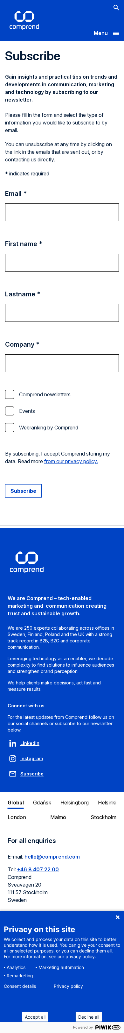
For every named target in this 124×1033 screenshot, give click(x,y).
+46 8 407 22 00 (38, 869)
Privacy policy (68, 986)
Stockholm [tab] (103, 817)
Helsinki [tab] (107, 802)
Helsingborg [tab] (74, 802)
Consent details (20, 986)
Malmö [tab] (58, 817)
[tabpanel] (62, 873)
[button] (105, 33)
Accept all (35, 1017)
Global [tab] (16, 802)
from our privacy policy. (71, 461)
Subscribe (32, 773)
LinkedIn (29, 743)
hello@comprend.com (52, 856)
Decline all (88, 1017)
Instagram (31, 758)
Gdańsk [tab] (42, 802)
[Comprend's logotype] (24, 20)
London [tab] (17, 817)
